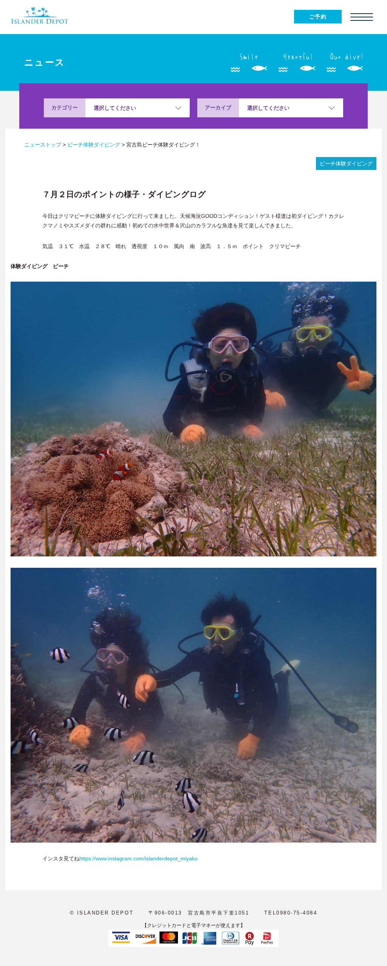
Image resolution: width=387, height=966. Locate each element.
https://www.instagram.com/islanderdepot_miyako (138, 858)
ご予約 (318, 17)
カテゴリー (64, 107)
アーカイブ (218, 107)
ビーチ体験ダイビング (346, 163)
